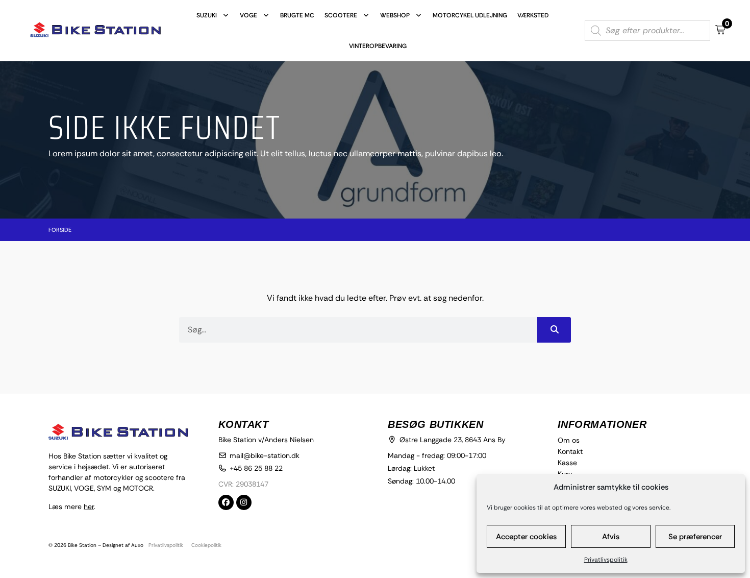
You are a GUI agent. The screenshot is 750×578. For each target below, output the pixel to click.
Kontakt (570, 451)
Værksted (532, 15)
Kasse (567, 462)
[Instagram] (244, 502)
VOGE (248, 15)
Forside (59, 229)
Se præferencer (695, 537)
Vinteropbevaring (378, 46)
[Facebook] (226, 502)
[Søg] (554, 330)
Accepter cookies (526, 537)
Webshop (395, 15)
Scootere (340, 15)
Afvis (610, 537)
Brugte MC (297, 15)
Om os (569, 440)
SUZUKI (206, 15)
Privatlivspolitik (606, 560)
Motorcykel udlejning (470, 15)
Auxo (137, 545)
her (89, 506)
